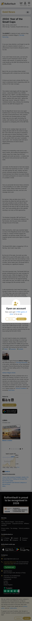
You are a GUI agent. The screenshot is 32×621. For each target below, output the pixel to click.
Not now (10, 319)
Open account (22, 319)
